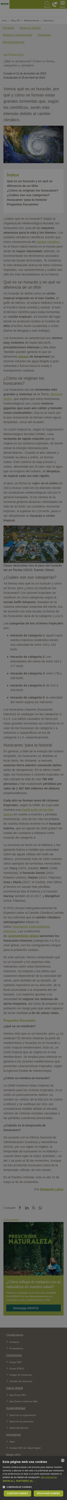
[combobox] (62, 1460)
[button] (33, 1481)
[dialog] (33, 1478)
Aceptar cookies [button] (17, 1493)
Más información (49, 1477)
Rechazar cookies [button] (48, 1493)
